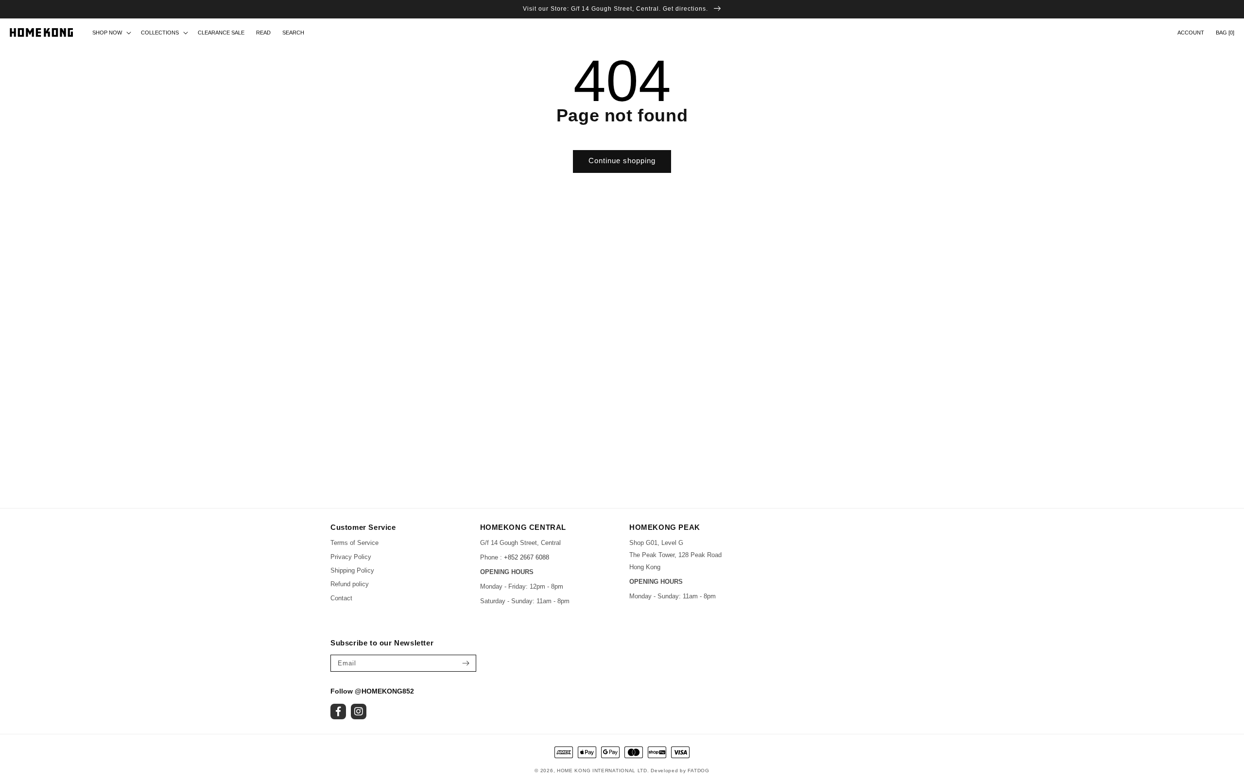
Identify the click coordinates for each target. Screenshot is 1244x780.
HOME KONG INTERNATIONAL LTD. (603, 770)
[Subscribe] (465, 663)
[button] (293, 32)
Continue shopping (622, 160)
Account (1190, 32)
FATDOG (698, 770)
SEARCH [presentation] (293, 32)
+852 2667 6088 (526, 557)
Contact (341, 598)
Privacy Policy (350, 556)
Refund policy (349, 584)
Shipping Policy (352, 570)
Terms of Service (354, 542)
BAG (1225, 32)
